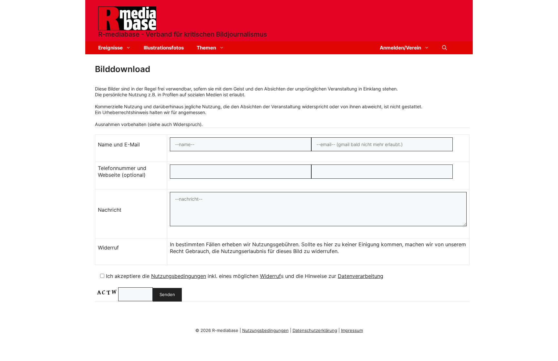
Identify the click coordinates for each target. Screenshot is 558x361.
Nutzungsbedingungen (178, 276)
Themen (206, 48)
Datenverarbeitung (360, 276)
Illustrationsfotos (164, 48)
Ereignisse (110, 48)
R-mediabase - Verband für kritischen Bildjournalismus (182, 34)
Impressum (352, 330)
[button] (444, 47)
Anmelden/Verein (400, 48)
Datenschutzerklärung (315, 330)
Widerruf (270, 276)
